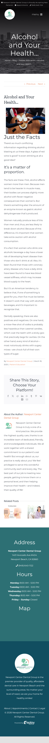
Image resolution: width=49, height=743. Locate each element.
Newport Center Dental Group (19, 361)
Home (7, 60)
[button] (6, 512)
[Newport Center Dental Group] (24, 652)
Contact (33, 708)
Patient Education (27, 60)
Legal (42, 708)
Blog (14, 60)
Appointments (22, 5)
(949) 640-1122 (37, 5)
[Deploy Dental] (29, 723)
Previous (30, 84)
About (7, 708)
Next (40, 84)
